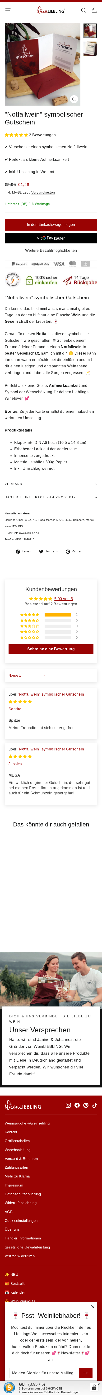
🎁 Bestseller (16, 1284)
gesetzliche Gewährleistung (27, 1247)
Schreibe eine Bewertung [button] (51, 649)
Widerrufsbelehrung (21, 1203)
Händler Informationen (23, 1238)
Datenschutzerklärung (23, 1194)
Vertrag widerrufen (20, 1256)
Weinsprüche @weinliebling (27, 1123)
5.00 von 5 (63, 599)
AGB (9, 1212)
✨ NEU (11, 1274)
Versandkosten (43, 192)
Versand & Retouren (21, 1159)
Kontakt (11, 1132)
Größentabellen (17, 1141)
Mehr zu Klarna (17, 1176)
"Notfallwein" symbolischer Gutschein (51, 694)
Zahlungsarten (16, 1167)
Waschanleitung (18, 1150)
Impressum (14, 1185)
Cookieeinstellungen (21, 1221)
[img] (20, 702)
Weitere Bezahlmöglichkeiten (51, 250)
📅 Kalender (15, 1292)
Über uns (12, 1229)
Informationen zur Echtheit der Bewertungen (49, 1392)
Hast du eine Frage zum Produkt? (40, 497)
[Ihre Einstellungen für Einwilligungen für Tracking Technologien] (94, 1387)
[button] (17, 135)
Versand (14, 484)
